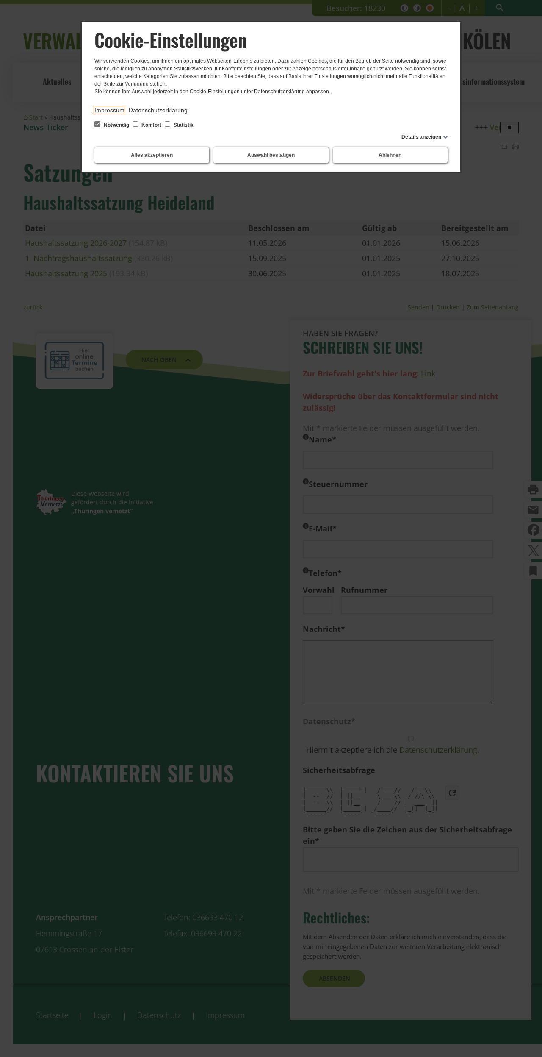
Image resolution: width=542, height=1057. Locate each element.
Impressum (109, 110)
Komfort (151, 125)
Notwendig (116, 125)
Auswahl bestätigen (271, 155)
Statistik (183, 125)
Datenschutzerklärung (158, 110)
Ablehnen (390, 155)
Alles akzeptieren (152, 155)
